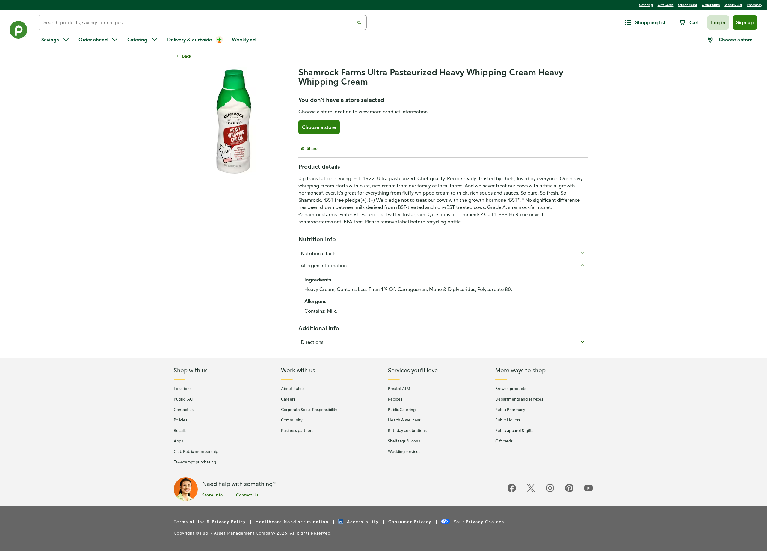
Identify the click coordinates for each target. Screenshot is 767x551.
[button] (718, 22)
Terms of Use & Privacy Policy (210, 521)
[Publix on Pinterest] (569, 491)
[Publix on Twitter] (531, 491)
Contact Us (247, 494)
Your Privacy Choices (478, 521)
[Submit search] (359, 22)
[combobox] (198, 22)
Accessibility (362, 521)
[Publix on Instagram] (550, 491)
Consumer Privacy (409, 521)
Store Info (212, 494)
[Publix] (19, 31)
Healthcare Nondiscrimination (292, 521)
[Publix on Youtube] (588, 491)
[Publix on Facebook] (512, 491)
